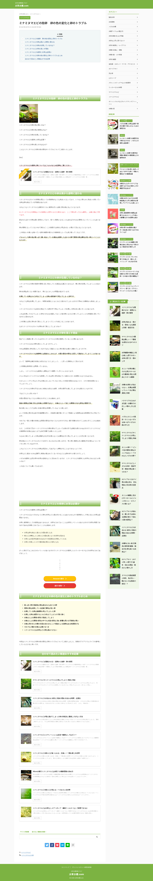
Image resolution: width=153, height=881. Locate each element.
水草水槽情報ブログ (76, 871)
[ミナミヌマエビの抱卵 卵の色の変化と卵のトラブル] (62, 845)
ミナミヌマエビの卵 (27, 855)
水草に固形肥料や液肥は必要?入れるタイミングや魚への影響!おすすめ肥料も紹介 (129, 215)
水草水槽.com (21, 5)
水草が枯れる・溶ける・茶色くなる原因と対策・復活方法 (129, 325)
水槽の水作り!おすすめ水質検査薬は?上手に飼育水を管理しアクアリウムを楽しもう (129, 200)
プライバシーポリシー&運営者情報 (81, 867)
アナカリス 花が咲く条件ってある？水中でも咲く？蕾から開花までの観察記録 (129, 171)
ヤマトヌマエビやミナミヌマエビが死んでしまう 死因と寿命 (129, 435)
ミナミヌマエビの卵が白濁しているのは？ (40, 45)
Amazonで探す (58, 579)
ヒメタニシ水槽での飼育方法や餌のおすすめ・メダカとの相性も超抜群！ (129, 140)
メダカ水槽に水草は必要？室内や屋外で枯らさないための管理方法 (129, 126)
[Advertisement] (59, 78)
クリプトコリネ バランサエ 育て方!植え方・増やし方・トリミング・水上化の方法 (129, 259)
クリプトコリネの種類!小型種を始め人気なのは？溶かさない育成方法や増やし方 (129, 244)
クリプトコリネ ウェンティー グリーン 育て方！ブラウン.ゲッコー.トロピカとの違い (129, 288)
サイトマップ (65, 867)
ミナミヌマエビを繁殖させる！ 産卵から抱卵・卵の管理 (129, 310)
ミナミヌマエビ (26, 852)
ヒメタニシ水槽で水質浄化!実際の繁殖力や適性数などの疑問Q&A (129, 155)
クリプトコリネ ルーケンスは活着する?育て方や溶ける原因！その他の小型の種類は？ (129, 274)
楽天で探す (58, 586)
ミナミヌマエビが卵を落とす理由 (36, 49)
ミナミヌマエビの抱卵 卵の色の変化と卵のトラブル (43, 39)
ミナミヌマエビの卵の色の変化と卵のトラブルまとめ (43, 55)
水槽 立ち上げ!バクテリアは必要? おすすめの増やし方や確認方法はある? (129, 186)
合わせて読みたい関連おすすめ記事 (37, 59)
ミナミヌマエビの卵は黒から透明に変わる (40, 42)
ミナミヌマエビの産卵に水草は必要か (38, 52)
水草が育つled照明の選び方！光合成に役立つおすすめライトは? (129, 230)
